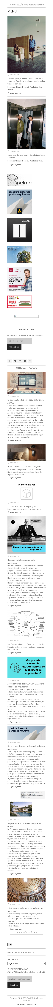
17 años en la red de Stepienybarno (22, 506)
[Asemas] (26, 1)
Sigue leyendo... (16, 93)
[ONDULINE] (19, 301)
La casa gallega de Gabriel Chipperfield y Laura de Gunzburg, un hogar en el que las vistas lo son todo (26, 81)
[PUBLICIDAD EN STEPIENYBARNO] (19, 179)
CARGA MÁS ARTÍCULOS (27, 932)
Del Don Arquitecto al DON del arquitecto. (25, 644)
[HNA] (19, 279)
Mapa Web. (21, 1004)
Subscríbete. (31, 1004)
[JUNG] (19, 230)
